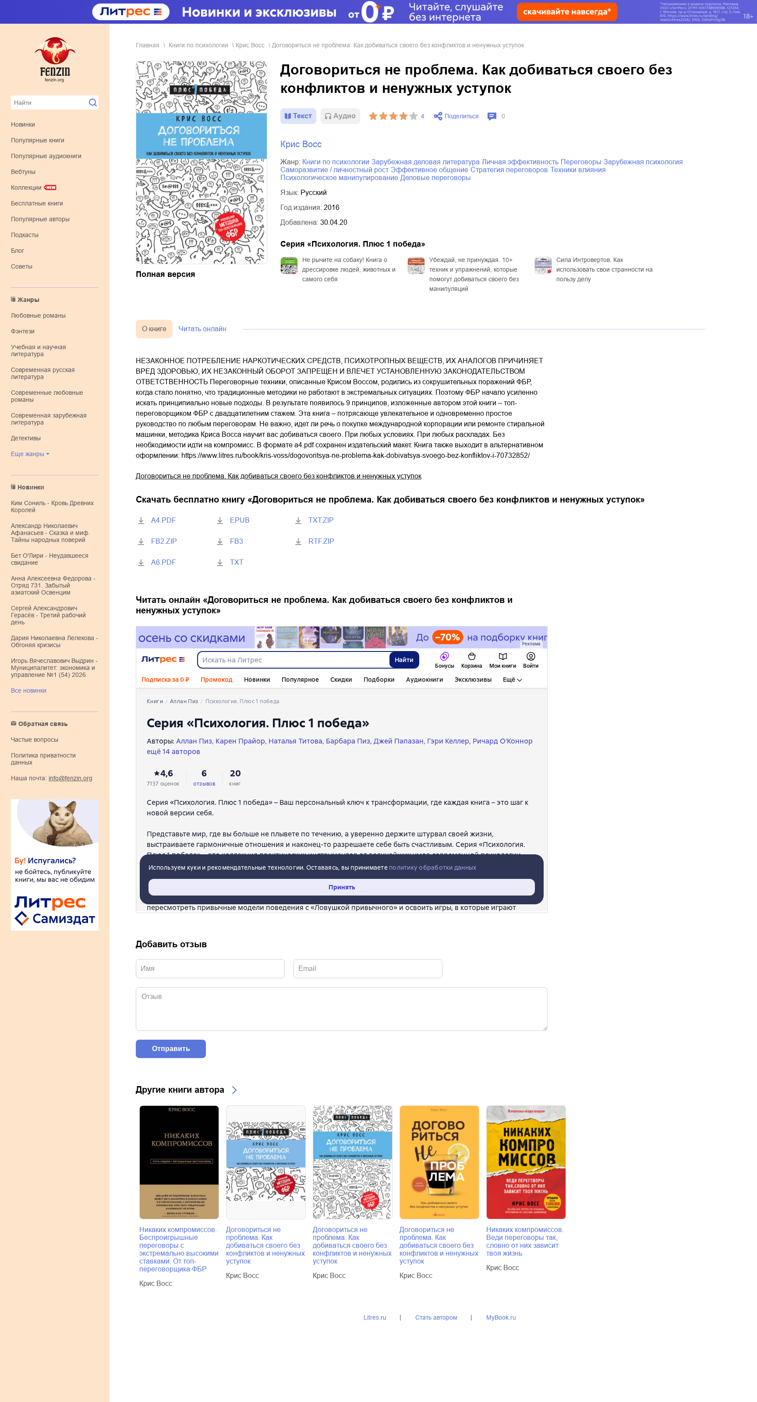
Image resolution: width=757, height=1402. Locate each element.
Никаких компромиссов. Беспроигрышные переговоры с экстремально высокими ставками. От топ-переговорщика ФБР (179, 1249)
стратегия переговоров (509, 169)
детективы (26, 438)
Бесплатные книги (37, 203)
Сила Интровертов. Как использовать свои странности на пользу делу (604, 269)
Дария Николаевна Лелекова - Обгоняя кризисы (54, 641)
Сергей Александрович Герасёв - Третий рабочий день (48, 615)
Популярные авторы (40, 219)
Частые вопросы (34, 739)
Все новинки (28, 690)
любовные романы (38, 315)
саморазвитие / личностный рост (334, 169)
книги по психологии (198, 45)
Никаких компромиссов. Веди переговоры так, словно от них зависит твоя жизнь (525, 1241)
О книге (154, 329)
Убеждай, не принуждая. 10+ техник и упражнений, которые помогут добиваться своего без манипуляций (474, 274)
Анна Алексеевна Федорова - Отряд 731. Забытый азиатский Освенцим (53, 585)
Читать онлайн (202, 329)
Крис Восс (250, 45)
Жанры (28, 299)
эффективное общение (429, 169)
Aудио (344, 116)
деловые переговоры (435, 177)
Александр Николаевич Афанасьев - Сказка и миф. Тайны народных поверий (50, 532)
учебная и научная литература (38, 350)
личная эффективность (520, 162)
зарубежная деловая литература (425, 162)
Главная (147, 45)
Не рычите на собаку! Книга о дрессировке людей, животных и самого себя (349, 269)
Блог (17, 250)
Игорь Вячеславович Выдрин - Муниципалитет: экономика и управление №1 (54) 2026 (54, 667)
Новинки (23, 124)
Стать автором (436, 1317)
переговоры (581, 162)
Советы (21, 266)
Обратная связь (43, 723)
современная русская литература (43, 373)
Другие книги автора (180, 1089)
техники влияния (578, 169)
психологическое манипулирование (339, 177)
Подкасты (25, 234)
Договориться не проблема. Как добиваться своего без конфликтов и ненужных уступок (278, 476)
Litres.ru (375, 1317)
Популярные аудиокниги (46, 155)
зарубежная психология (643, 162)
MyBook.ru (501, 1317)
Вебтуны (23, 171)
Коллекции (26, 187)
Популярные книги (37, 140)
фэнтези (23, 331)
